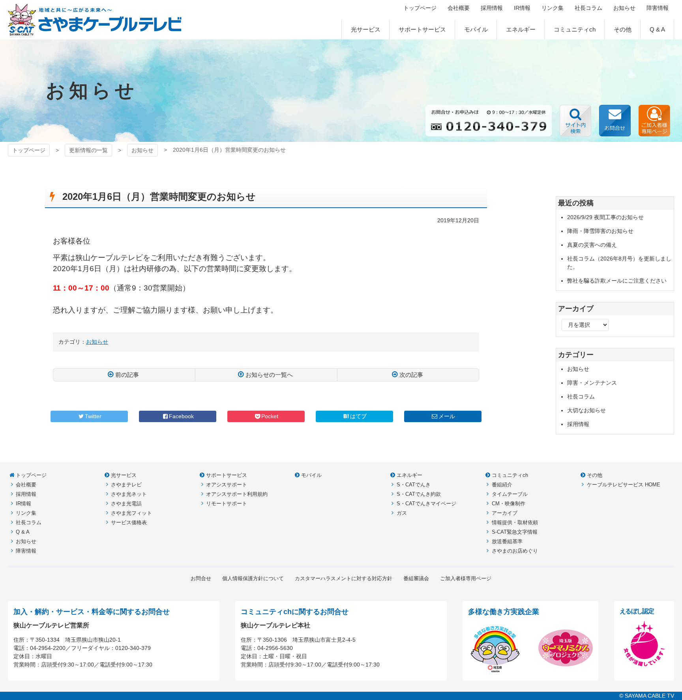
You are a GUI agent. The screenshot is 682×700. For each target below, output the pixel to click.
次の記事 (411, 374)
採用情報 (578, 424)
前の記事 (127, 374)
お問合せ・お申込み (615, 120)
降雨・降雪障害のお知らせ (600, 231)
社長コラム (581, 396)
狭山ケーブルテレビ (95, 19)
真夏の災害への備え (592, 245)
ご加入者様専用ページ (654, 120)
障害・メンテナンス (592, 383)
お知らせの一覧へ (269, 374)
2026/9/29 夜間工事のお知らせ (605, 217)
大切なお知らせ (586, 410)
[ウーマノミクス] (565, 671)
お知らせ (142, 150)
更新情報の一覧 (88, 150)
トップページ (28, 150)
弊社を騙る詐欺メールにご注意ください (617, 280)
